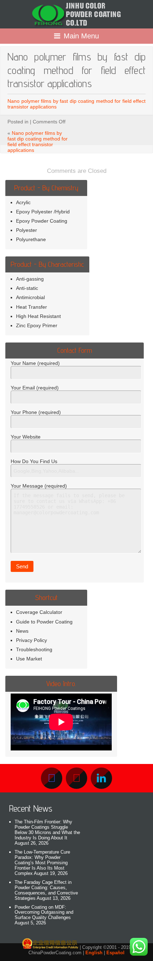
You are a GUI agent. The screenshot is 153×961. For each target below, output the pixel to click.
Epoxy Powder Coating (41, 221)
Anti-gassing (30, 279)
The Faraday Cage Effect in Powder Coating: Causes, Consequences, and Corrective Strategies (46, 890)
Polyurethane (31, 239)
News (22, 631)
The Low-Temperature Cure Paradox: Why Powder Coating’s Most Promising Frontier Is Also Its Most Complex (42, 862)
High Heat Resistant (38, 316)
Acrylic (23, 202)
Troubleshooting (34, 649)
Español (115, 952)
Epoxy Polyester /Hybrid (43, 211)
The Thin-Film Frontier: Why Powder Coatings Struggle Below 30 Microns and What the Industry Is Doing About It (47, 829)
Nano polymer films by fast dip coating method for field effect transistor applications (37, 141)
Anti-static (27, 288)
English (93, 952)
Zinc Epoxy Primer (36, 325)
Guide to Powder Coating (44, 622)
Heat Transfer (31, 307)
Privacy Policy (31, 640)
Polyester (26, 230)
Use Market (29, 659)
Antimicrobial (30, 297)
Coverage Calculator (39, 612)
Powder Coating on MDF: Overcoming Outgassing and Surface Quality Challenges (44, 912)
